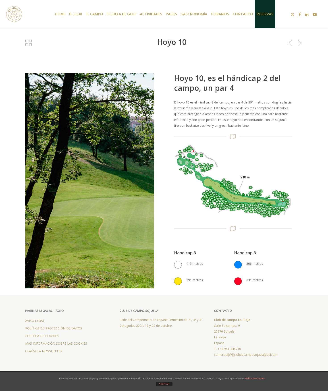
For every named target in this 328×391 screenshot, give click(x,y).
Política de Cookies (255, 378)
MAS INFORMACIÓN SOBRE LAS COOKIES (56, 343)
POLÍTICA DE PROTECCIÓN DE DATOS (53, 328)
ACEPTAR (164, 384)
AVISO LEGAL (35, 321)
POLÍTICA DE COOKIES (42, 336)
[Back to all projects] (28, 43)
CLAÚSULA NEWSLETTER (43, 351)
